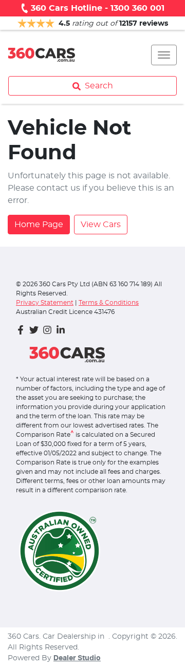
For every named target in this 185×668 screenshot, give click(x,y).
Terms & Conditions (109, 303)
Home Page (38, 224)
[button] (164, 55)
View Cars (101, 224)
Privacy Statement (44, 303)
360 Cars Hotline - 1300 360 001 (97, 8)
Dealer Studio (77, 658)
